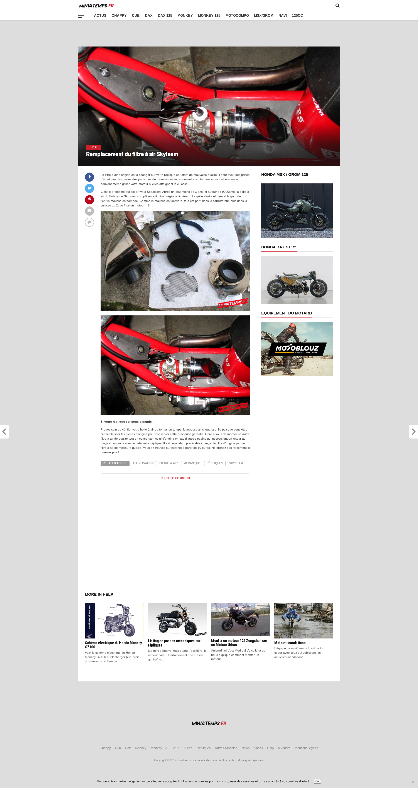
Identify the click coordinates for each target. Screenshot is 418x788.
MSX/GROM (263, 15)
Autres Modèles (226, 748)
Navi (282, 15)
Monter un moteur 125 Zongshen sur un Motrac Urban (239, 642)
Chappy (119, 15)
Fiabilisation (143, 463)
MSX (176, 748)
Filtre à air (168, 463)
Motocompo (237, 15)
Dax (149, 15)
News (245, 748)
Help (270, 748)
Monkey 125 (209, 15)
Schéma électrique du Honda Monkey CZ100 (113, 644)
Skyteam (236, 463)
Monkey (185, 15)
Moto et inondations (289, 642)
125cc (297, 15)
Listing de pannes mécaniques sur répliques (174, 642)
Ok (317, 781)
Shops (258, 748)
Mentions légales (307, 748)
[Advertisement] (209, 33)
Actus (100, 15)
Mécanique (192, 463)
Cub (136, 15)
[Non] (412, 782)
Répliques (215, 463)
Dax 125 (165, 15)
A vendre (284, 748)
